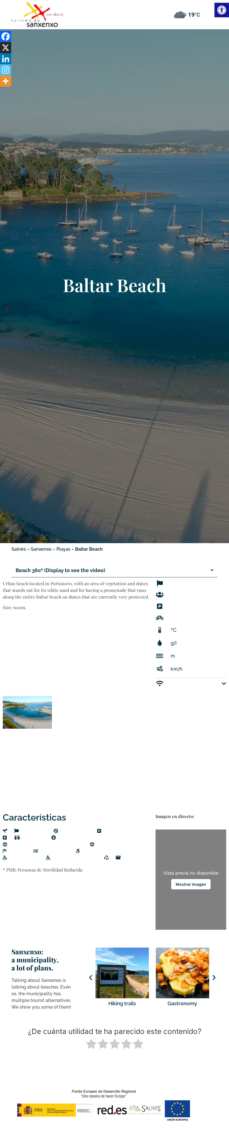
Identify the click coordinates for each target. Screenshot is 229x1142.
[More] (5, 81)
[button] (114, 8)
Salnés (18, 549)
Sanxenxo (41, 549)
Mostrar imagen (191, 884)
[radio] (91, 1045)
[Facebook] (5, 36)
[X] (5, 47)
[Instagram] (5, 69)
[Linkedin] (5, 58)
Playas (63, 549)
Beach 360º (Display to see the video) (60, 570)
